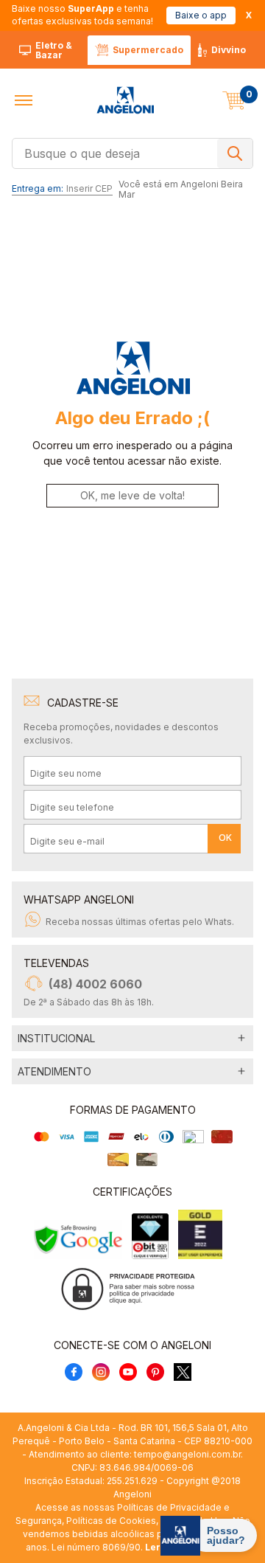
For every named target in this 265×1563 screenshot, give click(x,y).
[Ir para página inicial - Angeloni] (125, 100)
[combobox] (132, 152)
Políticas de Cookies (111, 1520)
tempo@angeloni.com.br (187, 1454)
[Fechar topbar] (248, 15)
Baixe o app (201, 15)
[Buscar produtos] (234, 153)
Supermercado (148, 49)
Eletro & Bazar (53, 50)
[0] (234, 100)
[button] (23, 100)
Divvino (228, 49)
